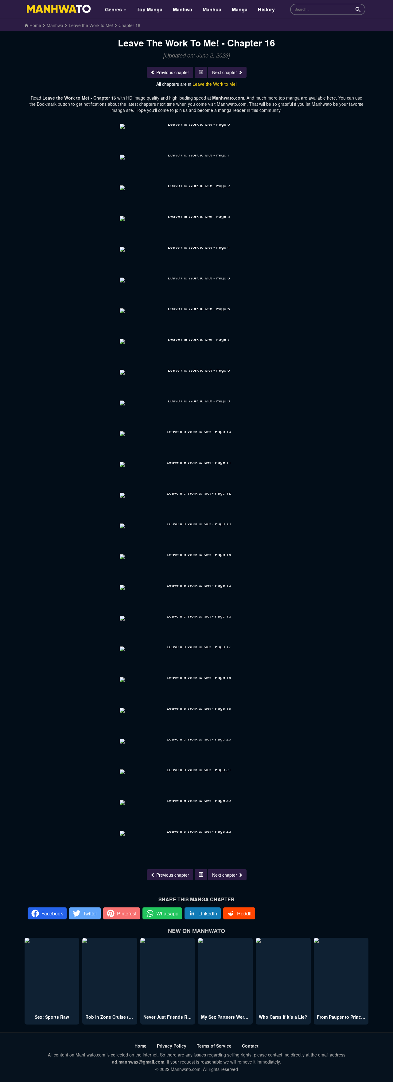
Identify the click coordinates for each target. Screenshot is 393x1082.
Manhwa (182, 9)
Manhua (212, 9)
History (266, 9)
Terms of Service (214, 1046)
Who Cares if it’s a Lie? (283, 1017)
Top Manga (149, 9)
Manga (239, 9)
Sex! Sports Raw (52, 1017)
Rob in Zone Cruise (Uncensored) (120, 1017)
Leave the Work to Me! (215, 84)
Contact (250, 1046)
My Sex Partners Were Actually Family (240, 1017)
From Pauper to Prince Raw (345, 1017)
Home (140, 1046)
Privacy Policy (171, 1046)
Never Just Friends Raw (168, 1017)
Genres (114, 9)
